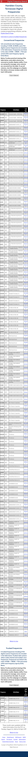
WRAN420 (26, 599)
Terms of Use (22, 741)
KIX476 (25, 568)
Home (3, 737)
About (16, 741)
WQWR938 (26, 585)
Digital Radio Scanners (8, 741)
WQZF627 (26, 589)
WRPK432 (26, 434)
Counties (15, 739)
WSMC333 (26, 578)
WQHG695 (26, 142)
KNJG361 (26, 385)
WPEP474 (26, 522)
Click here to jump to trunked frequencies (14, 37)
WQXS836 (26, 290)
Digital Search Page (7, 33)
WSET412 (26, 466)
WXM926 (26, 353)
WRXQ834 (26, 114)
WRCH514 (26, 209)
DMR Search (18, 737)
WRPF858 (26, 698)
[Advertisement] (14, 92)
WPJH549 (26, 307)
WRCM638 (26, 582)
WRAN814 (26, 402)
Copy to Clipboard (14, 75)
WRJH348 (26, 152)
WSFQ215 (26, 188)
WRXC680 (26, 247)
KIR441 (25, 631)
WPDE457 (26, 575)
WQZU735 (26, 592)
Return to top (14, 641)
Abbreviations (22, 739)
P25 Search (9, 739)
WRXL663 (26, 124)
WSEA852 (26, 335)
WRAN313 (26, 596)
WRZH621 (26, 483)
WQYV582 (26, 423)
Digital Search (10, 737)
